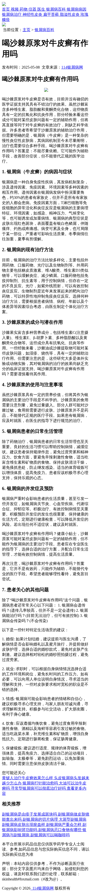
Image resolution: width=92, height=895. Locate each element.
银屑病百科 (44, 30)
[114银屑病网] (4, 4)
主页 (26, 30)
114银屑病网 (72, 67)
